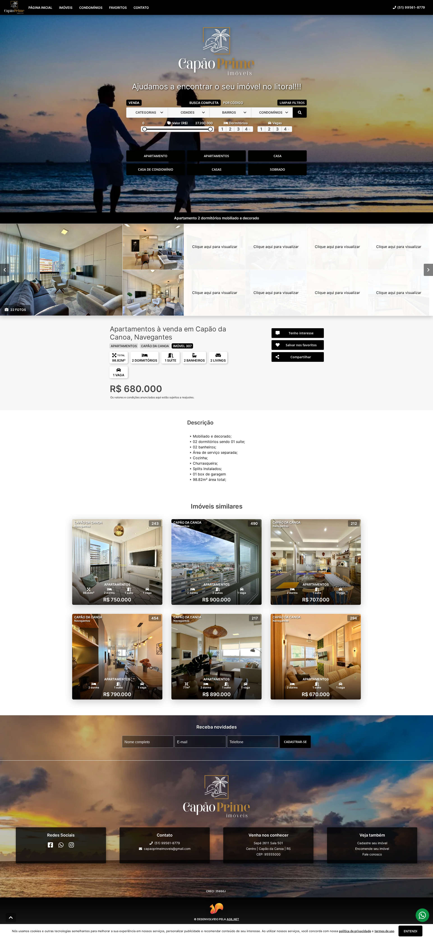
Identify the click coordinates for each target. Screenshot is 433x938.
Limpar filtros (292, 103)
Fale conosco (372, 854)
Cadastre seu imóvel (372, 843)
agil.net (233, 919)
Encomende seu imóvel (372, 849)
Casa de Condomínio (155, 169)
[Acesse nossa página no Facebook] (50, 845)
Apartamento (155, 156)
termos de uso (384, 931)
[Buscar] (300, 112)
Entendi (410, 931)
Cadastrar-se (295, 741)
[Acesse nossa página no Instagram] (71, 845)
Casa (277, 156)
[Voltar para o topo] (11, 917)
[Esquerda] (4, 270)
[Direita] (428, 270)
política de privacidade (355, 931)
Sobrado (277, 169)
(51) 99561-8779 (411, 7)
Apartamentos (216, 156)
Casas (216, 169)
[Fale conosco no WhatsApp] (61, 845)
